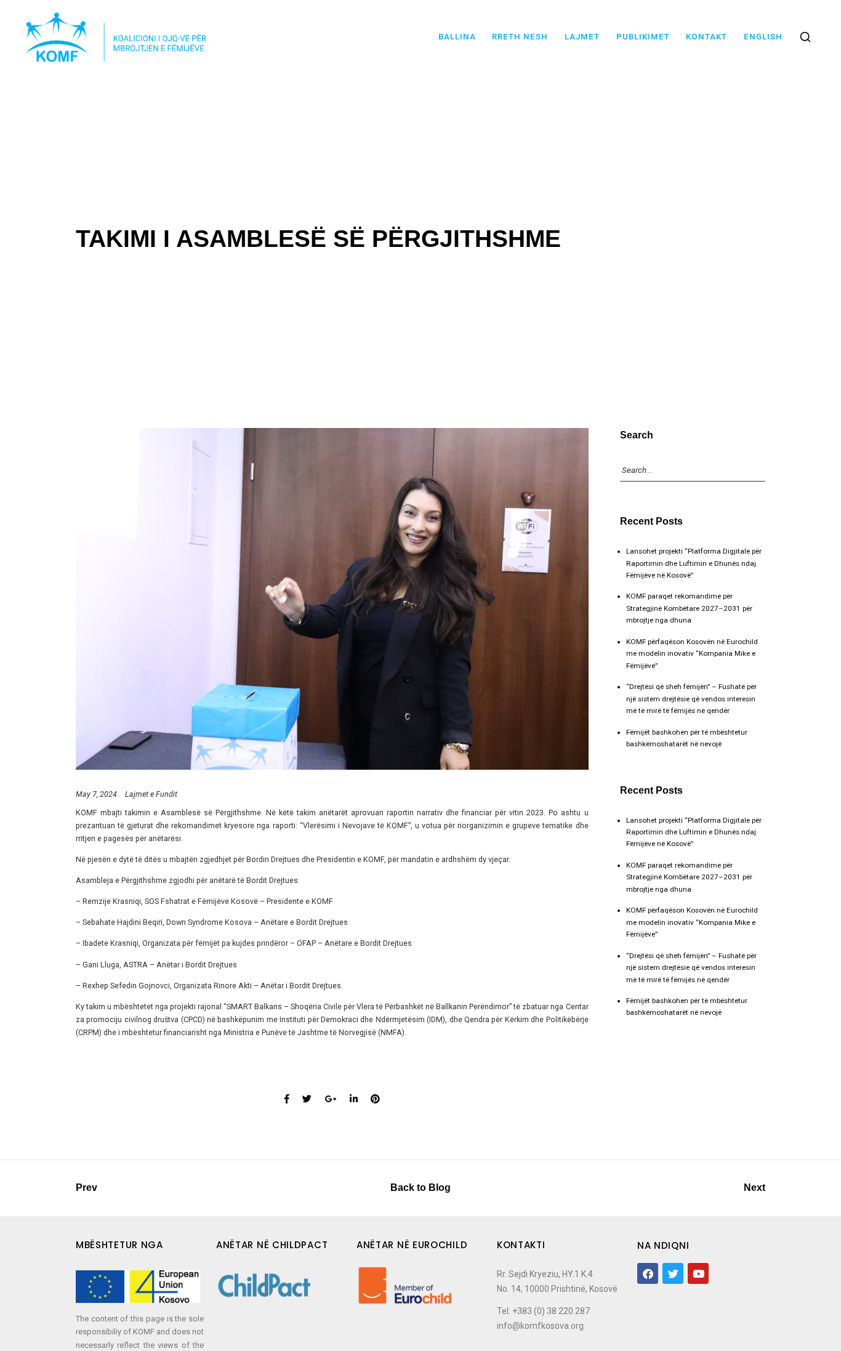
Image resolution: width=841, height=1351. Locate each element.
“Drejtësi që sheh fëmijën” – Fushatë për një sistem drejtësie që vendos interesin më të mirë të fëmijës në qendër (691, 698)
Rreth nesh (520, 37)
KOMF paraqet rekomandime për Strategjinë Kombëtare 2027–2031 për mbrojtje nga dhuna (689, 608)
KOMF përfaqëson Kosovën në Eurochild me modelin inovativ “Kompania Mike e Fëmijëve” (692, 653)
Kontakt (706, 37)
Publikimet (643, 37)
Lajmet (582, 37)
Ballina (457, 37)
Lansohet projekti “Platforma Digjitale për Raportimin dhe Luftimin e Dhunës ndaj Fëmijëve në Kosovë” (694, 563)
